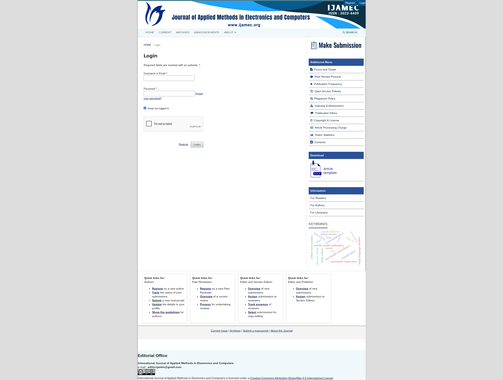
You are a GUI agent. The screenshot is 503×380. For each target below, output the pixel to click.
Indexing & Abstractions (329, 105)
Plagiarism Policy (324, 98)
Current (165, 32)
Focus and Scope (324, 69)
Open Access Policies (327, 91)
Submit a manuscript (255, 330)
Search (351, 32)
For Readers (318, 198)
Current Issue (219, 330)
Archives (182, 32)
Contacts (319, 142)
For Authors (317, 205)
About (229, 32)
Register (350, 2)
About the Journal (282, 330)
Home (150, 32)
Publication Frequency (327, 84)
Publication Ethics (326, 113)
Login (363, 2)
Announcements (206, 32)
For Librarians (319, 212)
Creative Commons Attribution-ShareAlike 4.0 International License (291, 378)
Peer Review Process (327, 76)
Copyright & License (326, 120)
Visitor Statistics (324, 134)
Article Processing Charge (330, 127)
